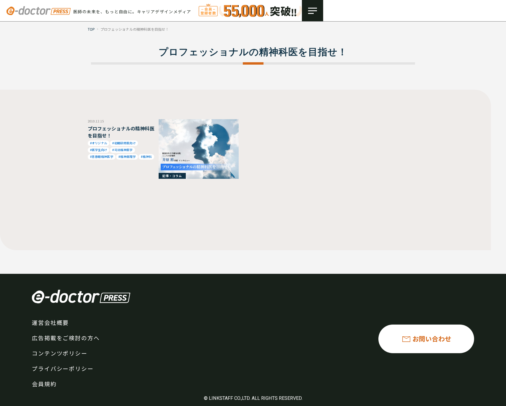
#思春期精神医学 (101, 156)
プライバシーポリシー (63, 368)
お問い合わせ (431, 338)
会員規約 (44, 384)
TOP (91, 29)
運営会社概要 (50, 322)
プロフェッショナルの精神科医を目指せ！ (121, 132)
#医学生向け (98, 150)
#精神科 (146, 156)
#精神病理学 (127, 156)
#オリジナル (98, 143)
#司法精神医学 (122, 150)
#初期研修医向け (124, 143)
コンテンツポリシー (59, 353)
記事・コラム (172, 175)
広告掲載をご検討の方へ (66, 338)
